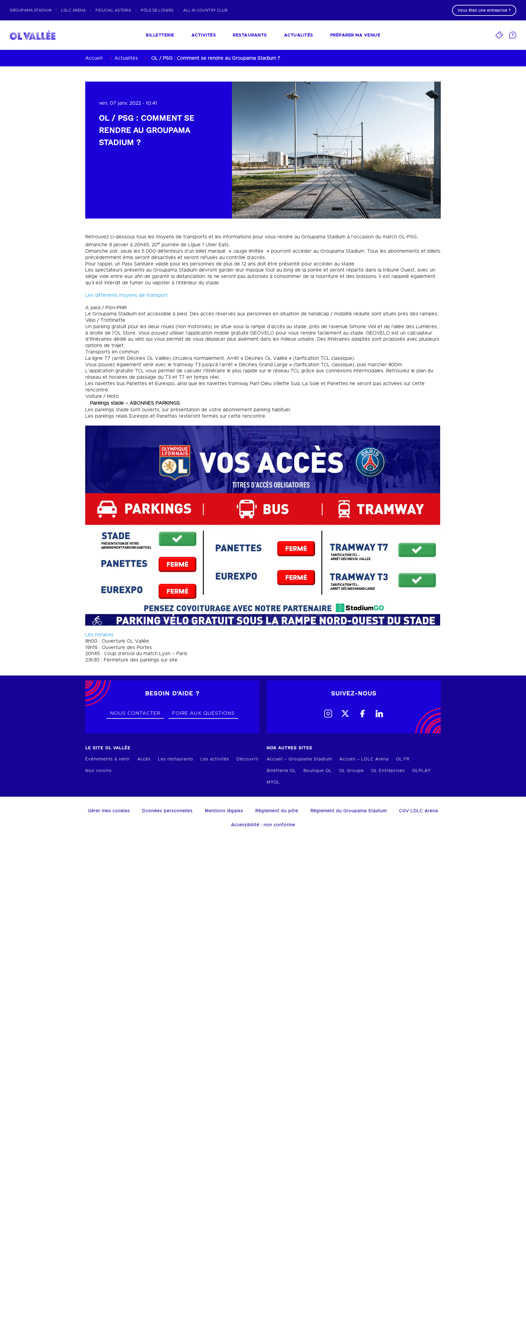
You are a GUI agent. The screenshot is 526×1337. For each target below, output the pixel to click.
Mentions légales (224, 811)
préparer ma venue (355, 35)
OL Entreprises (388, 771)
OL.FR (402, 759)
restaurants (250, 35)
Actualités (298, 35)
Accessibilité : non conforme (263, 825)
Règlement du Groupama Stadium (348, 811)
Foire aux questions (203, 713)
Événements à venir (107, 759)
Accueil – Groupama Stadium (299, 759)
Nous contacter (135, 713)
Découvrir (248, 759)
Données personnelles (167, 811)
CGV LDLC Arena (418, 811)
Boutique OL (317, 771)
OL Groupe (351, 771)
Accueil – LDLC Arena (364, 759)
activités (203, 35)
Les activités (215, 759)
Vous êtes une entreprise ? (484, 10)
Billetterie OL (281, 771)
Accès (144, 759)
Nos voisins (98, 771)
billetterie (160, 35)
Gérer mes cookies (109, 811)
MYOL (273, 782)
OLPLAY (421, 771)
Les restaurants (175, 759)
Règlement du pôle (276, 811)
